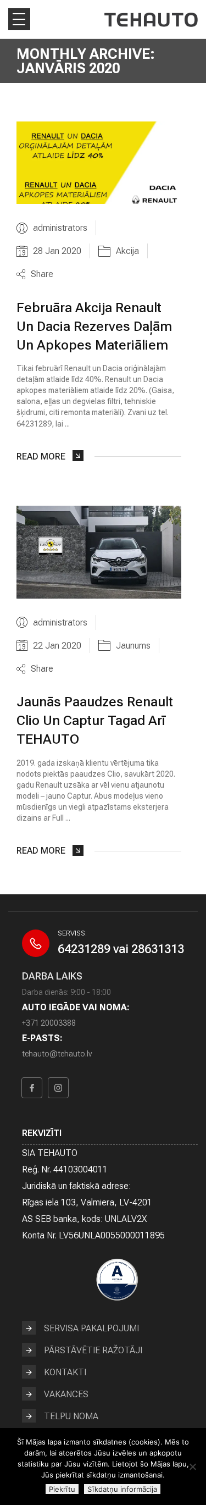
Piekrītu (62, 1489)
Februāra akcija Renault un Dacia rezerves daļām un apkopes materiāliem (94, 326)
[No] (192, 1466)
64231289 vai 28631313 (121, 949)
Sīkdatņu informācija (122, 1489)
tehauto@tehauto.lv (57, 1053)
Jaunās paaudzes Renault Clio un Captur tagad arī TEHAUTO (94, 720)
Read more (40, 456)
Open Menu (19, 19)
